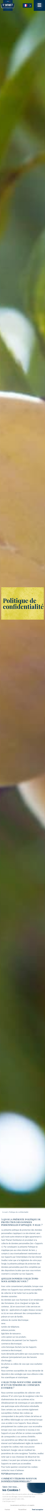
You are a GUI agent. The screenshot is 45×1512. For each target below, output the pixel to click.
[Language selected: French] (27, 5)
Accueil (4, 1212)
